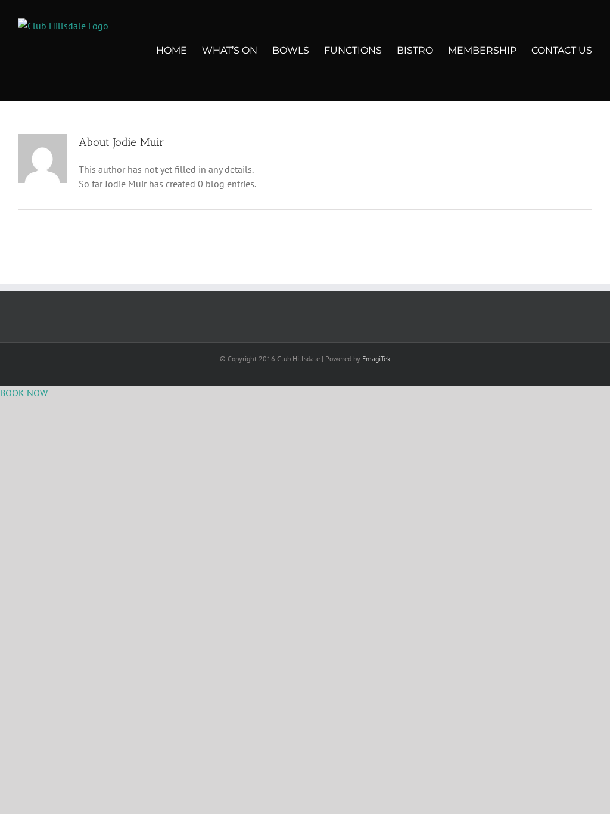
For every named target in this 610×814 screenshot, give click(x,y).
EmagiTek (376, 358)
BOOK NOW (24, 393)
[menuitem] (179, 50)
